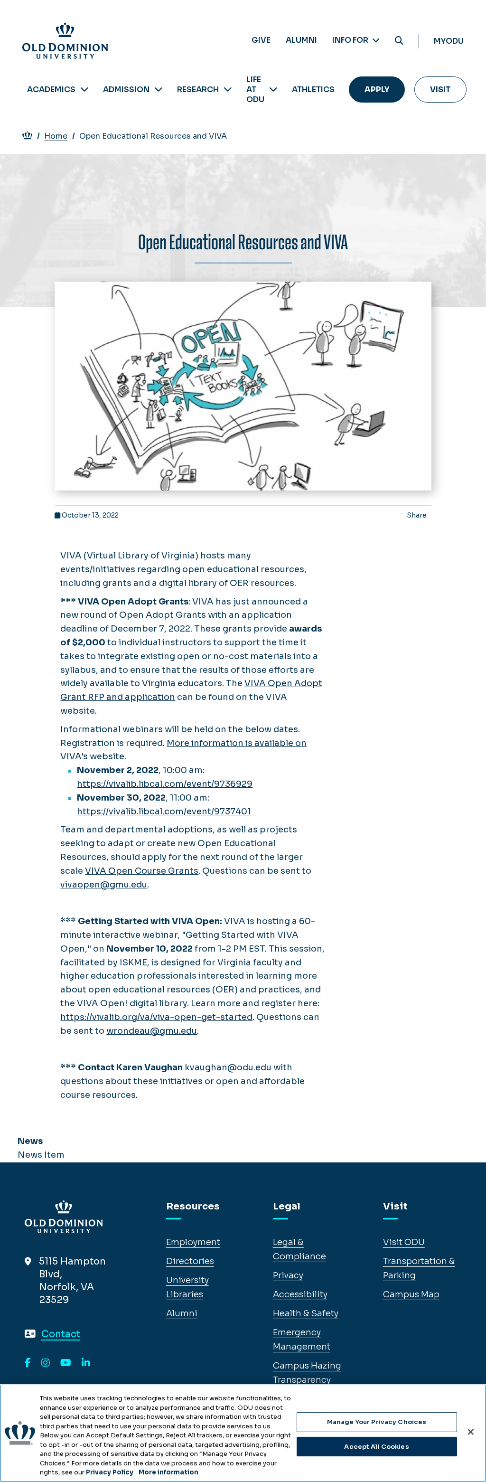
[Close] (470, 1432)
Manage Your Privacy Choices (377, 1422)
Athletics (313, 89)
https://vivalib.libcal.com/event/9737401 (164, 811)
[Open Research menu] (228, 89)
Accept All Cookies (376, 1447)
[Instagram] (45, 1363)
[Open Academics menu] (84, 89)
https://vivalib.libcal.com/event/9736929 (164, 784)
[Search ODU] (399, 41)
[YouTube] (65, 1363)
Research (198, 89)
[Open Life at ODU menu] (273, 89)
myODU (449, 41)
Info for (351, 40)
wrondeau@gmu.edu (151, 1031)
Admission (126, 89)
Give (261, 40)
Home (55, 136)
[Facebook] (28, 1363)
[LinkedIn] (86, 1363)
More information (168, 1472)
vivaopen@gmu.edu (103, 884)
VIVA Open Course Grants (141, 871)
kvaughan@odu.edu (228, 1067)
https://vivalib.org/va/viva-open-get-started (156, 1017)
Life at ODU (255, 89)
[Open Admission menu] (158, 89)
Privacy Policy (109, 1472)
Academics (51, 89)
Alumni (301, 40)
